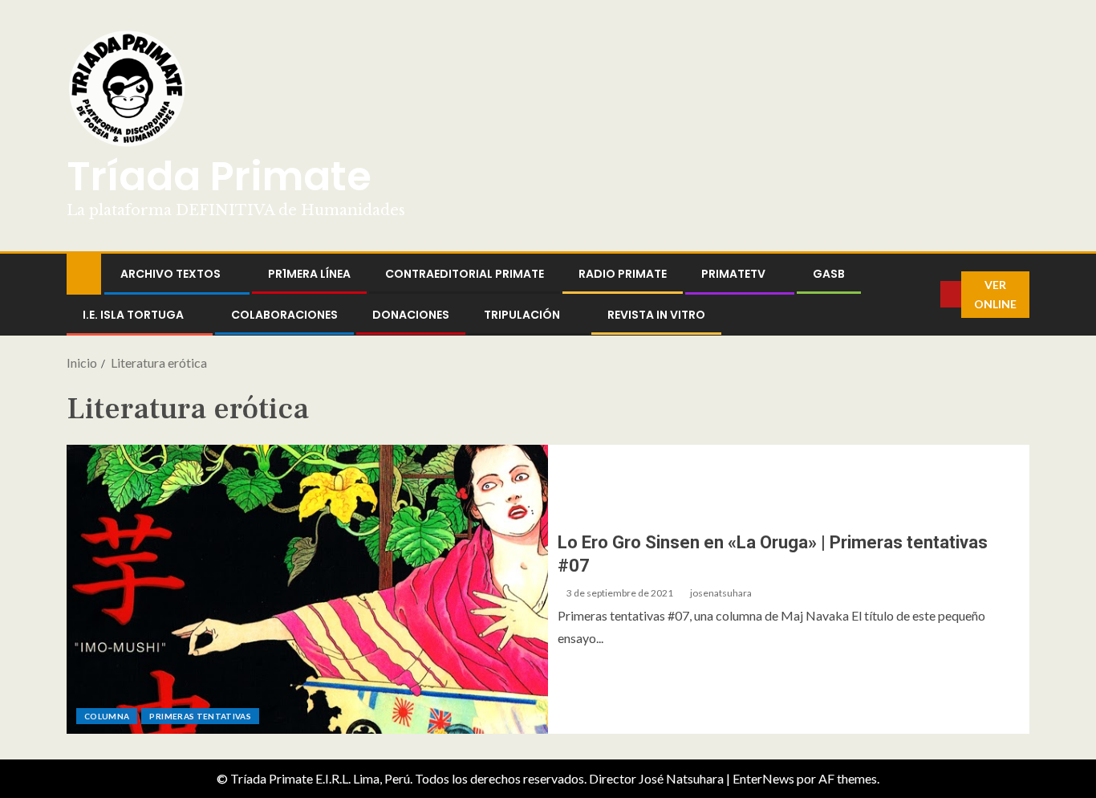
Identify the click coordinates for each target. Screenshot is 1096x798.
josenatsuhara (721, 593)
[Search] (928, 294)
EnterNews (763, 778)
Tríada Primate (219, 176)
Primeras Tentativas (200, 716)
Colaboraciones (284, 315)
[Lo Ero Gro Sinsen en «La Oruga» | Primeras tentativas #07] (307, 589)
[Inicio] (83, 272)
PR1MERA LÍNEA (309, 274)
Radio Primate (622, 274)
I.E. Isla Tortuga (133, 315)
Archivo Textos (170, 274)
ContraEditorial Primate (464, 274)
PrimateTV (733, 274)
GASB (829, 274)
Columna (106, 716)
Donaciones (410, 315)
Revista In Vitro (656, 315)
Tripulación (522, 315)
